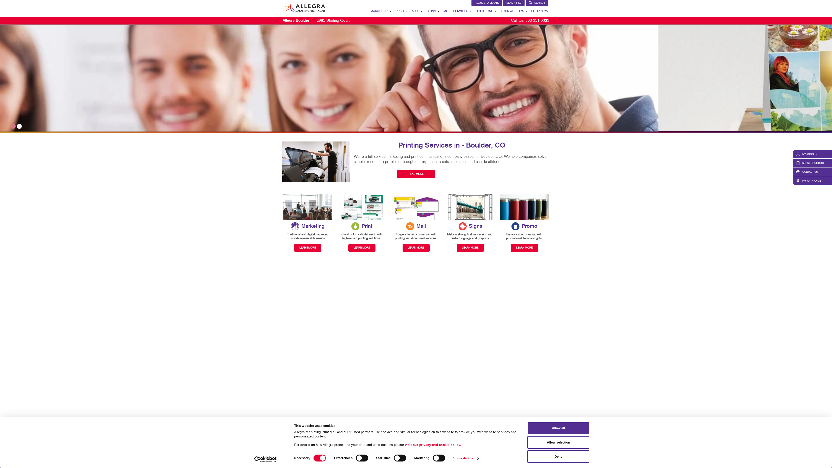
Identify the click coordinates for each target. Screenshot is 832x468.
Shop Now (539, 11)
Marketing (379, 11)
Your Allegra (512, 11)
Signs (431, 11)
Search (539, 3)
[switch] (362, 458)
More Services (456, 11)
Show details (463, 458)
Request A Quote (487, 3)
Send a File (513, 3)
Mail (415, 11)
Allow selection (558, 442)
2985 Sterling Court (316, 21)
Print (400, 11)
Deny (558, 456)
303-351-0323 (537, 21)
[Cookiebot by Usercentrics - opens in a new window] (265, 459)
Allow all (558, 428)
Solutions (484, 11)
